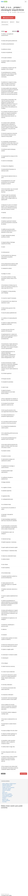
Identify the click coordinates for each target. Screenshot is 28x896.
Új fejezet (4, 797)
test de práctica (5, 24)
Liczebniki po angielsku (7, 796)
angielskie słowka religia (7, 785)
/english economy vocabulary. (8, 787)
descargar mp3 (5, 21)
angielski (3, 773)
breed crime (4, 792)
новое (3, 791)
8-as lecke (4, 801)
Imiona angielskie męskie (7, 795)
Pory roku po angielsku (7, 794)
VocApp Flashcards (5, 894)
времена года (5, 799)
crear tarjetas (23, 773)
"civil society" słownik (6, 788)
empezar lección (8, 17)
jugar (18, 21)
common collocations (6, 786)
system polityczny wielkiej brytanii (9, 783)
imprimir (12, 21)
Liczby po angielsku (6, 790)
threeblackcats (22, 12)
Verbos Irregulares (6, 800)
